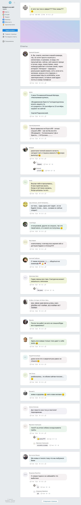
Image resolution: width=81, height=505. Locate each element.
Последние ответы (11, 37)
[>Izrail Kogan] (26, 224)
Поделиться (52, 14)
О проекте (10, 499)
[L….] (26, 7)
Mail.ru (7, 12)
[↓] (49, 14)
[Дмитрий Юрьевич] (26, 53)
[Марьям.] (26, 321)
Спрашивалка (9, 41)
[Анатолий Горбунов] (26, 259)
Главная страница (10, 34)
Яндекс (7, 17)
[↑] (47, 14)
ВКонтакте (8, 22)
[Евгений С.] (26, 393)
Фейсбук (7, 19)
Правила (7, 500)
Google (7, 14)
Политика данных (10, 501)
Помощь (13, 500)
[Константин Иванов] (26, 456)
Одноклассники (10, 24)
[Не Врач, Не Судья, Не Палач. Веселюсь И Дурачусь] (26, 301)
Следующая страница (50, 501)
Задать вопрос (10, 30)
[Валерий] (26, 149)
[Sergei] (26, 339)
